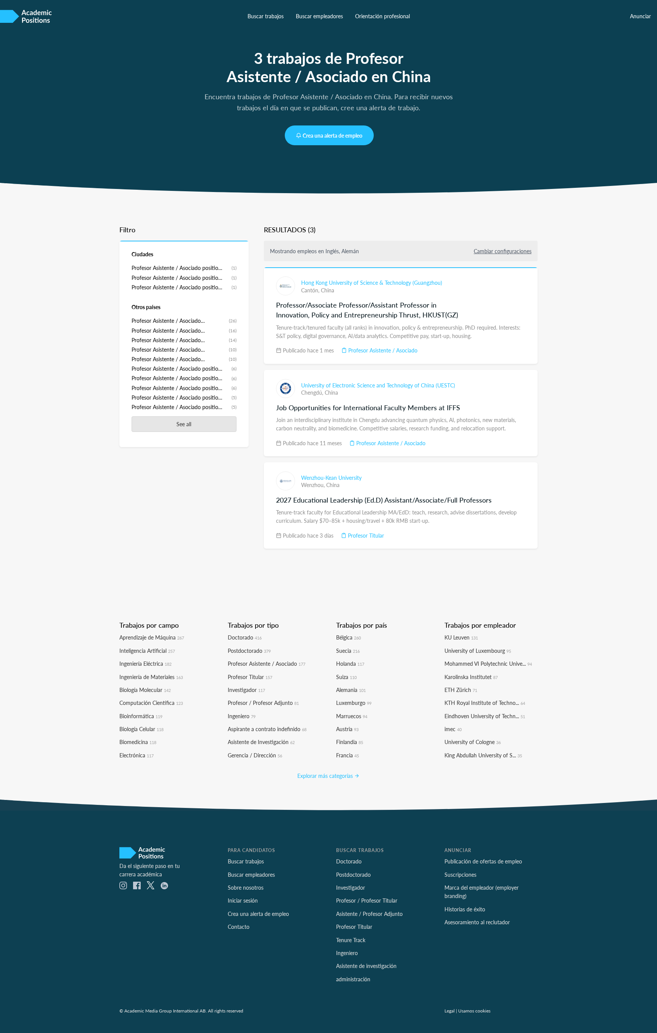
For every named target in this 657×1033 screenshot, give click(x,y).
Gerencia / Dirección (255, 755)
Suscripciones (460, 874)
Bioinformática (140, 716)
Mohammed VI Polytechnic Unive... (488, 663)
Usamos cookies (474, 1010)
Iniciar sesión (243, 900)
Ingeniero (242, 716)
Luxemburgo (353, 702)
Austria (347, 729)
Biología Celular (141, 729)
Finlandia (349, 742)
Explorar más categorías (325, 775)
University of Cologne (472, 742)
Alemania (351, 689)
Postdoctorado (249, 650)
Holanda (350, 663)
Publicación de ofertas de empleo (483, 861)
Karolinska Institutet (471, 677)
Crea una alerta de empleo (332, 135)
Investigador (246, 689)
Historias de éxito (464, 909)
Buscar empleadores (319, 16)
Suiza (346, 677)
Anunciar (640, 16)
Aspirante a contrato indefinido (267, 729)
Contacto (238, 926)
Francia (347, 755)
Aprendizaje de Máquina (151, 637)
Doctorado (245, 637)
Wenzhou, (313, 485)
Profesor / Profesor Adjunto (263, 702)
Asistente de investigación (366, 966)
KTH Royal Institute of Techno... (484, 702)
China (327, 290)
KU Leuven (461, 637)
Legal (449, 1010)
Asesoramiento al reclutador (477, 922)
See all (183, 424)
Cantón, (311, 290)
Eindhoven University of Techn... (484, 716)
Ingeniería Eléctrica (145, 663)
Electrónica (136, 755)
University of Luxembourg (477, 650)
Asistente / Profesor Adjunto (369, 913)
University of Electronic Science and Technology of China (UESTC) (378, 385)
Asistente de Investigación (261, 742)
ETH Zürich (460, 689)
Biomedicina (137, 742)
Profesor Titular (365, 535)
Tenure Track (350, 940)
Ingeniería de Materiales (151, 677)
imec (453, 729)
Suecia (348, 650)
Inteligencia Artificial (147, 650)
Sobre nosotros (245, 887)
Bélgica (348, 637)
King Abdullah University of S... (483, 755)
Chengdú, (313, 392)
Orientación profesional (382, 16)
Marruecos (351, 716)
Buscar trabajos (266, 16)
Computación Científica (151, 702)
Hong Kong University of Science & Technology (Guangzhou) (371, 282)
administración (353, 979)
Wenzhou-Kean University (331, 477)
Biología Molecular (145, 689)
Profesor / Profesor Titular (366, 900)
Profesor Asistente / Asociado (382, 350)
